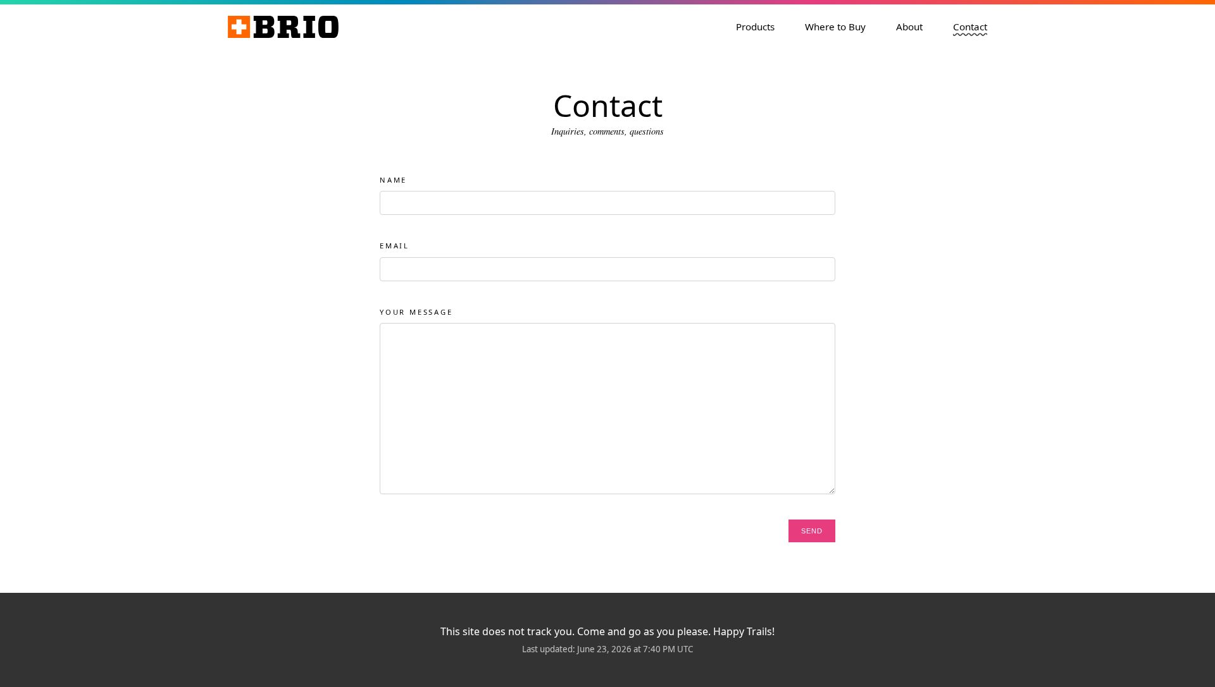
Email (394, 245)
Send (812, 531)
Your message (416, 312)
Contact (970, 26)
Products (755, 26)
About (909, 26)
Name (393, 180)
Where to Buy (835, 26)
